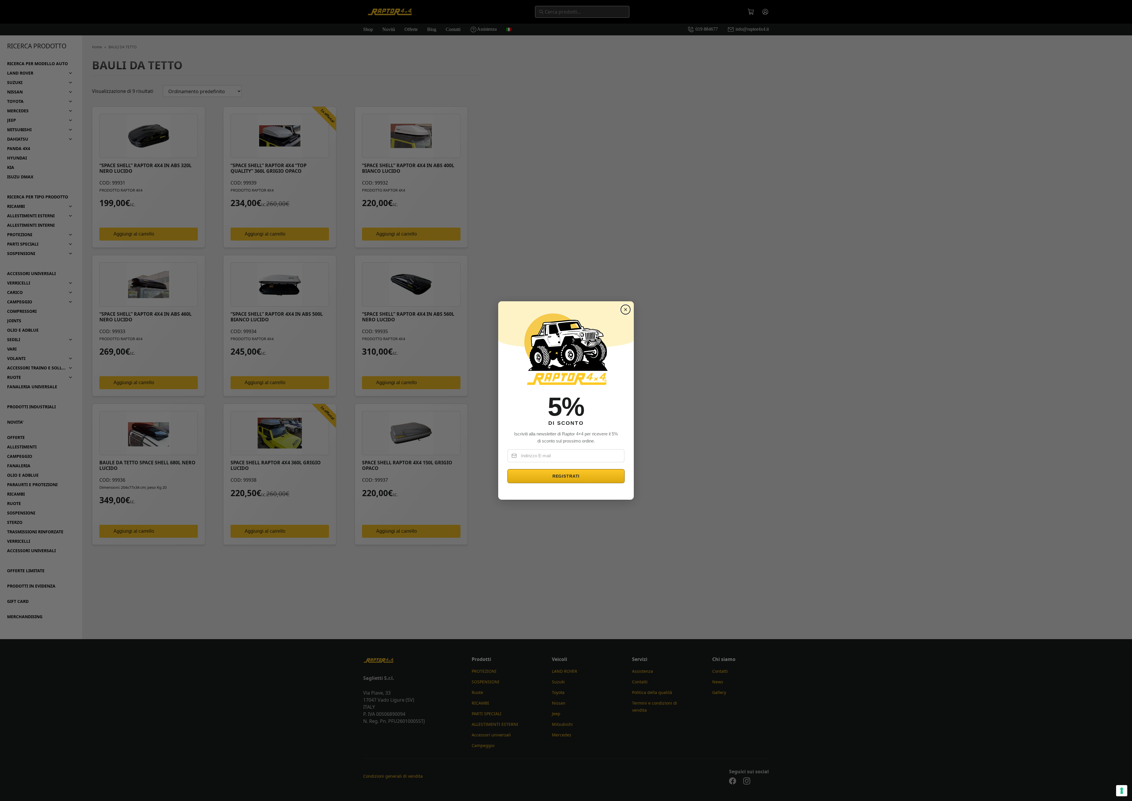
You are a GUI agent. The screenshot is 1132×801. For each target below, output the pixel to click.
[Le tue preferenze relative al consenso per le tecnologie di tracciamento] (1121, 790)
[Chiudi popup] (625, 309)
